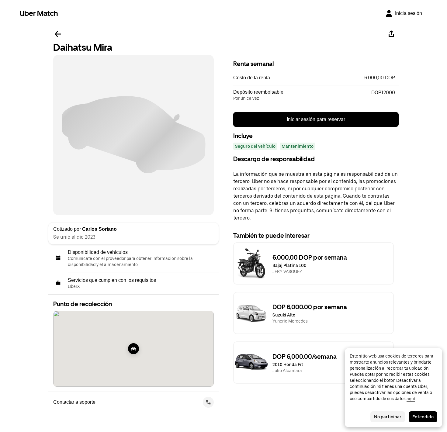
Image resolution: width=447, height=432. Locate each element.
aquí (411, 398)
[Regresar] (58, 34)
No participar (387, 416)
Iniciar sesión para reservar (316, 119)
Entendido (423, 416)
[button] (316, 78)
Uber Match (38, 13)
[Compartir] (391, 34)
